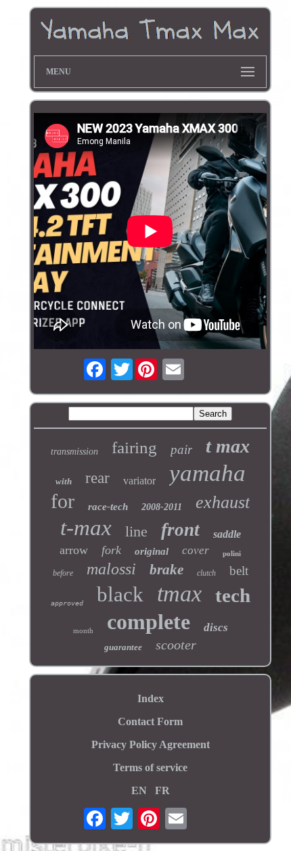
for (62, 501)
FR (162, 790)
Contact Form (150, 721)
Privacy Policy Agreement (150, 744)
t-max (86, 527)
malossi (111, 569)
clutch (206, 573)
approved (67, 603)
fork (111, 550)
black (120, 594)
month (83, 630)
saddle (227, 534)
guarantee (123, 647)
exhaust (223, 502)
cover (195, 550)
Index (150, 698)
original (152, 551)
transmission (74, 451)
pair (181, 449)
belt (238, 571)
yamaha (207, 473)
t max (228, 446)
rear (97, 477)
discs (216, 627)
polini (232, 553)
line (136, 531)
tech (232, 595)
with (63, 481)
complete (148, 622)
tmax (179, 593)
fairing (134, 447)
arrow (74, 550)
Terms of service (150, 767)
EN (139, 790)
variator (139, 480)
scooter (176, 644)
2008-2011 (161, 507)
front (180, 530)
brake (166, 569)
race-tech (108, 506)
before (63, 573)
